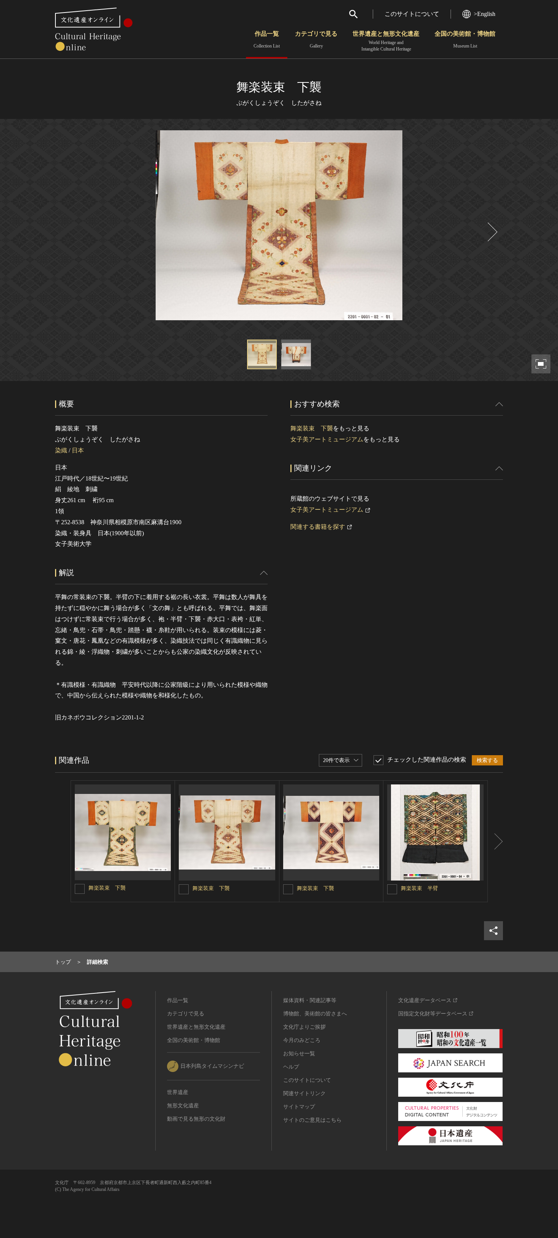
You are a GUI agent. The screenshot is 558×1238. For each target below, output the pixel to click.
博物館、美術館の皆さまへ (315, 1014)
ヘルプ (291, 1067)
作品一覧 (267, 39)
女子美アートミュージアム (326, 439)
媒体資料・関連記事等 (309, 1000)
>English (484, 14)
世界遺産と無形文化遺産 (386, 41)
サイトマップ (299, 1107)
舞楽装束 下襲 (311, 428)
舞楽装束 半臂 (419, 888)
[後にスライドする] (491, 232)
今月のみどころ (301, 1040)
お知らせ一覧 (299, 1053)
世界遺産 (177, 1092)
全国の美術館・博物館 (465, 39)
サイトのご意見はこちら (312, 1120)
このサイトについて (412, 14)
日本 (78, 450)
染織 (61, 450)
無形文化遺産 (183, 1105)
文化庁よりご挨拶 (304, 1027)
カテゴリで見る (316, 39)
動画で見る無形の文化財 (196, 1119)
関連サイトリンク (304, 1093)
